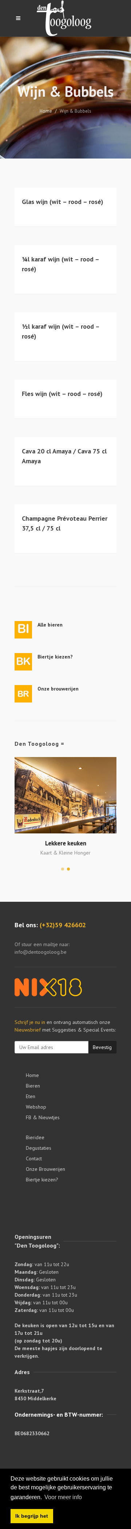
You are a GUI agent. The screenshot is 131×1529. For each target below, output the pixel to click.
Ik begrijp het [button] (31, 1516)
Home (46, 111)
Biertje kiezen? (55, 656)
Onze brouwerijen (58, 688)
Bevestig (102, 1047)
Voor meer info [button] (63, 1497)
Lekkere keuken (65, 843)
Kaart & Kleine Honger (65, 852)
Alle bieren (50, 624)
